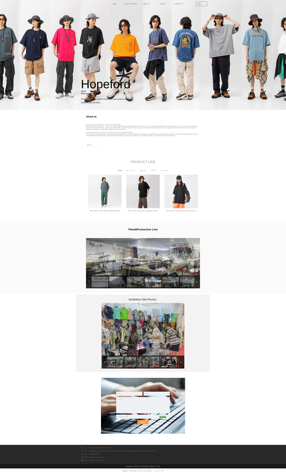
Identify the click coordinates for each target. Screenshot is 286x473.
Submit (143, 422)
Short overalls (130, 170)
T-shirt (120, 170)
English (199, 4)
